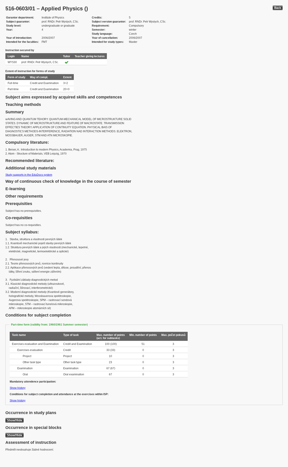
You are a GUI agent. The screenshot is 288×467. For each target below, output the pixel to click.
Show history (17, 388)
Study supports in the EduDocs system (28, 174)
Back (277, 7)
